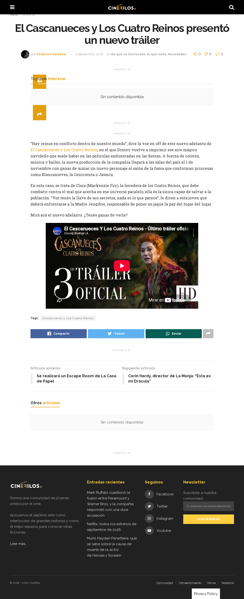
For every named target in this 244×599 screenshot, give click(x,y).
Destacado (137, 54)
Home (14, 14)
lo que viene (157, 54)
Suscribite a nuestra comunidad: (199, 496)
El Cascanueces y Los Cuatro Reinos (63, 149)
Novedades (177, 54)
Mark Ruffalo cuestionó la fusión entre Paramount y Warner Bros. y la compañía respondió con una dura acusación (110, 504)
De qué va (28, 14)
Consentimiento (190, 583)
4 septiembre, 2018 (89, 54)
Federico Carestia (51, 54)
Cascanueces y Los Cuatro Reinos (68, 318)
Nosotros (228, 583)
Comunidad (164, 583)
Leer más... (18, 544)
